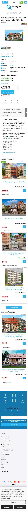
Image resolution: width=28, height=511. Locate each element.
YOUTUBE (22, 400)
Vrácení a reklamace (5, 454)
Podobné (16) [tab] (8, 109)
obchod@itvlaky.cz (6, 436)
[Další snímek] (25, 35)
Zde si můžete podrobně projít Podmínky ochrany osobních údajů (12, 496)
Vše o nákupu (3, 456)
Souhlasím (20, 507)
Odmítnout (7, 507)
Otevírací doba (3, 459)
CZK (13, 2)
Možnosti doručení (4, 83)
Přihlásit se (14, 424)
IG (14, 400)
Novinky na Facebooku (7, 440)
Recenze (2, 467)
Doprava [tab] (14, 112)
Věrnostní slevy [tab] (5, 115)
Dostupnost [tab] (19, 112)
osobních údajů (14, 421)
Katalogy (2, 464)
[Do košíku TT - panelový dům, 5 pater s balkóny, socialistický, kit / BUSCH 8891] (24, 296)
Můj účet (2, 452)
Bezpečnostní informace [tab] (7, 112)
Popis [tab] (3, 109)
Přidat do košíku (9, 92)
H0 (10, 63)
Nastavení (13, 502)
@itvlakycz (5, 446)
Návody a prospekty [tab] (16, 109)
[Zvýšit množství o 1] (18, 87)
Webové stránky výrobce (9, 152)
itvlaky (4, 442)
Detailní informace (6, 56)
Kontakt (2, 457)
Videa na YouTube (6, 444)
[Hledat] (3, 2)
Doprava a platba (4, 461)
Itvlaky (5, 395)
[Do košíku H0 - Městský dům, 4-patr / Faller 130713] (24, 190)
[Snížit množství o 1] (18, 89)
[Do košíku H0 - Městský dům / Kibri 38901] (24, 226)
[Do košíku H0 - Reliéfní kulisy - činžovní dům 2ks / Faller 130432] (24, 378)
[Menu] (25, 2)
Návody (2, 466)
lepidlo (9, 138)
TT (22, 395)
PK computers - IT (4, 462)
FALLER (11, 65)
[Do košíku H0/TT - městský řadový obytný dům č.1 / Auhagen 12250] (24, 261)
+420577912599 (6, 438)
